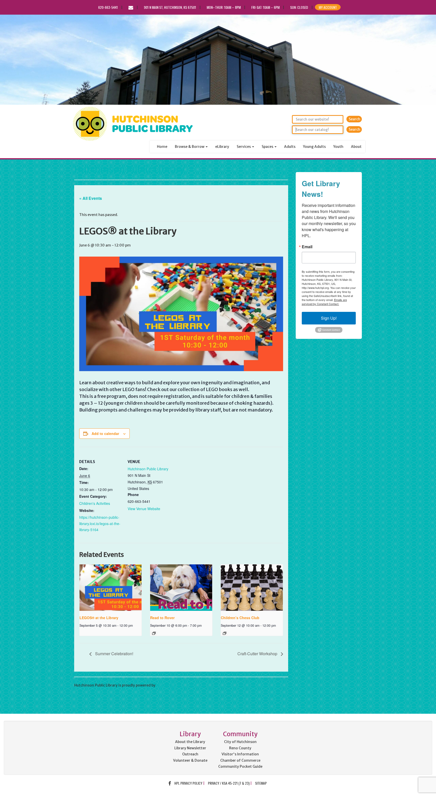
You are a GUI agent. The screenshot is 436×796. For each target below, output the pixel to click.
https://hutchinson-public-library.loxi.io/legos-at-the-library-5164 (99, 523)
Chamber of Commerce (240, 760)
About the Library (190, 741)
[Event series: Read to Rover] (154, 633)
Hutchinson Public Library (129, 169)
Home (162, 146)
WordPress (165, 685)
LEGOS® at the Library (98, 617)
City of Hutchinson (240, 741)
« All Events (90, 198)
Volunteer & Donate (190, 760)
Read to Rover (162, 617)
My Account (328, 7)
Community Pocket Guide (240, 766)
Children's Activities (94, 503)
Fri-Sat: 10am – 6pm (265, 7)
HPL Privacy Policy (188, 783)
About (356, 146)
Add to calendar (105, 433)
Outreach (190, 754)
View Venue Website (144, 508)
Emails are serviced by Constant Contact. (324, 302)
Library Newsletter (190, 748)
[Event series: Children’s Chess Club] (224, 633)
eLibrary (222, 146)
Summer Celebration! (113, 653)
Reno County (240, 748)
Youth (338, 146)
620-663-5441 (108, 7)
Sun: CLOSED (299, 7)
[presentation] (110, 587)
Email (307, 247)
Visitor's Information (240, 754)
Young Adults (314, 146)
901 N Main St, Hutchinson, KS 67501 (170, 7)
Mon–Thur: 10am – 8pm (224, 7)
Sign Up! (329, 318)
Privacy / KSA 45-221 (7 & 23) (229, 783)
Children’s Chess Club (240, 617)
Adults (289, 146)
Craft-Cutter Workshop (257, 653)
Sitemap (261, 783)
